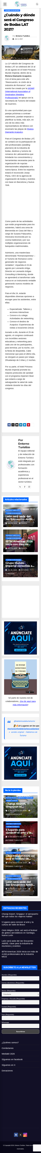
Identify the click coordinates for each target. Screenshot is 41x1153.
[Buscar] (37, 4)
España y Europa (11, 800)
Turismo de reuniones (12, 10)
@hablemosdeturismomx (24, 721)
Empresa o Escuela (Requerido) (13, 999)
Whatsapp (5, 1022)
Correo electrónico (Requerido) (13, 983)
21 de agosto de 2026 (17, 810)
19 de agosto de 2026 (17, 889)
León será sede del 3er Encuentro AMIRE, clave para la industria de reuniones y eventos (17, 943)
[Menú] (5, 4)
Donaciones (7, 1071)
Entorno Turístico (23, 36)
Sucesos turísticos (13, 510)
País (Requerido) (8, 1014)
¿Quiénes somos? (10, 1042)
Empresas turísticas (25, 797)
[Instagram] (29, 487)
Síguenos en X (8, 1065)
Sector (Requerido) (8, 991)
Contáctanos (7, 1048)
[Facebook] (24, 487)
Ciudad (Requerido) (9, 1007)
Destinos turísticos (13, 824)
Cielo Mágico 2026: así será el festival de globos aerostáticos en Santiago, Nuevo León (19, 932)
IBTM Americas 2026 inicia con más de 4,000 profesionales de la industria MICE (20, 954)
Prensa (24, 523)
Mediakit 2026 (8, 1054)
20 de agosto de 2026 (17, 863)
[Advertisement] (20, 204)
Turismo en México (12, 826)
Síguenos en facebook (12, 1059)
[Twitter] (20, 487)
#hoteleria (21, 729)
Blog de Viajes (11, 797)
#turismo (11, 729)
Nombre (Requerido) (9, 975)
